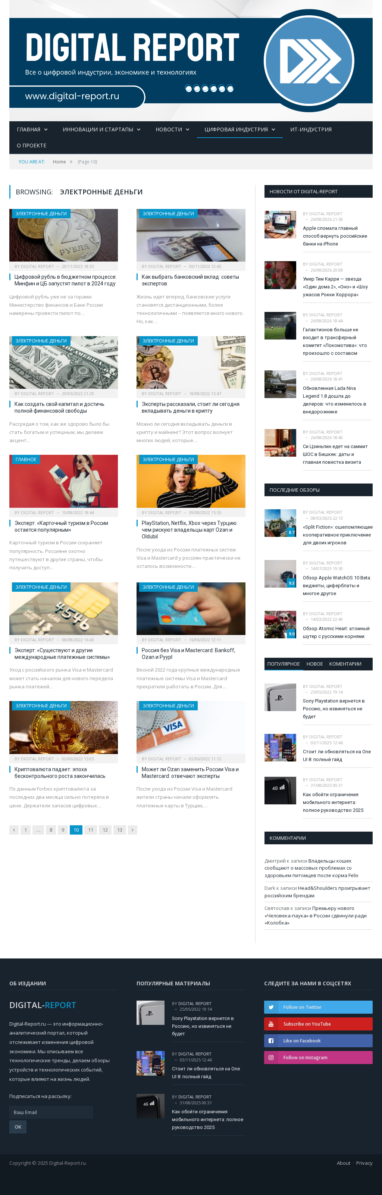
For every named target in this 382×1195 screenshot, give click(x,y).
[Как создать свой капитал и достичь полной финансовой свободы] (63, 365)
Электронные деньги (41, 213)
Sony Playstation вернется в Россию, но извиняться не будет (334, 708)
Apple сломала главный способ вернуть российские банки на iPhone (335, 236)
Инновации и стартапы (98, 129)
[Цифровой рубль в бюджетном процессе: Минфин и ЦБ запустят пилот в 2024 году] (63, 237)
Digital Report (37, 266)
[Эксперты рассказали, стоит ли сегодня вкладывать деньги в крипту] (191, 365)
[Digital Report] (191, 58)
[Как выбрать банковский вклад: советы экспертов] (191, 237)
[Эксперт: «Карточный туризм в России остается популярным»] (63, 483)
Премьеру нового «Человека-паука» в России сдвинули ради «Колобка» (315, 915)
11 (90, 829)
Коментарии (345, 663)
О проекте (31, 145)
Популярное (283, 663)
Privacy (364, 1163)
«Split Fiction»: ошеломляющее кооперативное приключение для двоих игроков (338, 534)
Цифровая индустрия (236, 129)
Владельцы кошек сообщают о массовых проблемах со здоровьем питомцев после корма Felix (311, 868)
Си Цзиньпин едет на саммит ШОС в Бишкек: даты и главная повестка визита (335, 454)
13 (119, 829)
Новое (315, 663)
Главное (26, 459)
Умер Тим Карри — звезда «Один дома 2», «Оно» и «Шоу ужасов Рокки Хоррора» (335, 286)
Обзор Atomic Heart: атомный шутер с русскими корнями (336, 632)
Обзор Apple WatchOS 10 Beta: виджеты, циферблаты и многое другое (337, 585)
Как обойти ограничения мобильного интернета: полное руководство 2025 (333, 802)
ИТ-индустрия (311, 129)
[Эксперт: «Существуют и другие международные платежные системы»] (63, 611)
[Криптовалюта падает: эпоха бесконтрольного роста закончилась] (63, 729)
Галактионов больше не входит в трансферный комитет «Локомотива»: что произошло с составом (335, 341)
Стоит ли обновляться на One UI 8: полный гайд (337, 755)
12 (105, 829)
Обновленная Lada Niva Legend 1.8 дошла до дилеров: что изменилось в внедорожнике (334, 400)
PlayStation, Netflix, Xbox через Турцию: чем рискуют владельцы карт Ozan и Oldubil (190, 529)
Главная (28, 129)
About (343, 1163)
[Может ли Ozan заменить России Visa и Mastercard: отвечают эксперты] (191, 729)
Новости (169, 129)
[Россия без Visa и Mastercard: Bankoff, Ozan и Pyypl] (191, 611)
